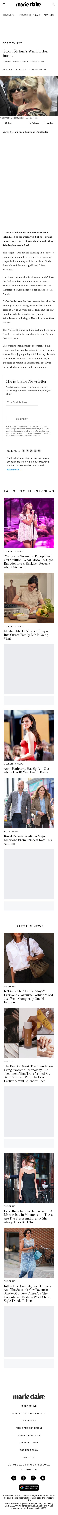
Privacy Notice (39, 429)
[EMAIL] (39, 451)
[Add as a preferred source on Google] (29, 1487)
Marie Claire (11, 70)
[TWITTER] (27, 451)
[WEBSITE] (35, 451)
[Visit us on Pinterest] (42, 1478)
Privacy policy (29, 1443)
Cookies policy (29, 1450)
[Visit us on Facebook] (33, 1478)
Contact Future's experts (28, 1413)
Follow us (35, 123)
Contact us (29, 1421)
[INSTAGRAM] (31, 451)
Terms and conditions (29, 1428)
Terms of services (37, 427)
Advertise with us (29, 1435)
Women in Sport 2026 (29, 15)
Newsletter (50, 123)
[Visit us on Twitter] (13, 1478)
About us (29, 1457)
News (43, 70)
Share (10, 123)
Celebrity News (12, 43)
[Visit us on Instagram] (23, 1478)
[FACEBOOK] (23, 451)
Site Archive (29, 1406)
